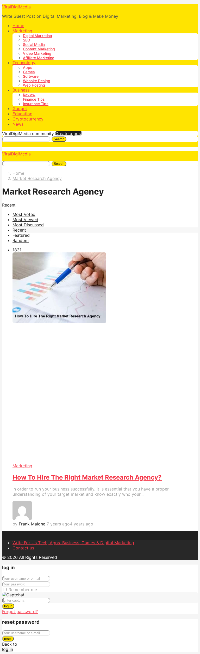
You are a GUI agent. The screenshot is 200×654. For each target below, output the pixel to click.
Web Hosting (34, 85)
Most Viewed (25, 219)
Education (22, 113)
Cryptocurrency (27, 119)
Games (29, 72)
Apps (27, 67)
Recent (19, 230)
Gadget (19, 108)
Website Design (36, 80)
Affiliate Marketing (38, 58)
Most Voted (23, 214)
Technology (23, 62)
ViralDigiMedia (16, 6)
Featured (21, 235)
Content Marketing (39, 49)
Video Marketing (37, 53)
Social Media (34, 44)
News (17, 124)
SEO (26, 40)
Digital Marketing (37, 35)
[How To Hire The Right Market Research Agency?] (105, 357)
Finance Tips (34, 99)
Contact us (23, 547)
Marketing (22, 30)
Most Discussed (28, 224)
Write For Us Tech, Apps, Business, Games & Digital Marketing (73, 542)
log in (8, 606)
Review (29, 95)
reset (8, 639)
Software (31, 76)
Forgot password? (20, 611)
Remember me (23, 589)
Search (59, 139)
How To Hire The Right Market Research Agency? (87, 477)
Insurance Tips (35, 103)
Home (18, 25)
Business (20, 90)
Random (20, 240)
